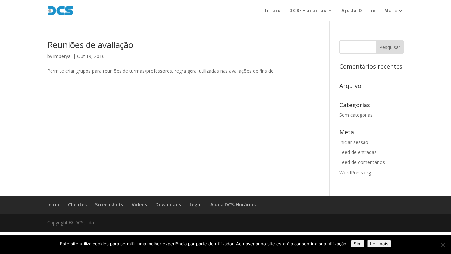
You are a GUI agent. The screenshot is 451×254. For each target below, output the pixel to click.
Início (273, 10)
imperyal (62, 56)
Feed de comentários (362, 162)
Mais (390, 10)
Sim (358, 243)
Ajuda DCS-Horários (233, 204)
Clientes (77, 204)
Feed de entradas (358, 152)
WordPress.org (355, 172)
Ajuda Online (358, 10)
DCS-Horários (308, 10)
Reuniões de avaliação (90, 45)
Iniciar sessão (353, 142)
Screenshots (109, 204)
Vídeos (139, 204)
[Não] (442, 244)
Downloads (168, 204)
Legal (196, 204)
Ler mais (379, 243)
